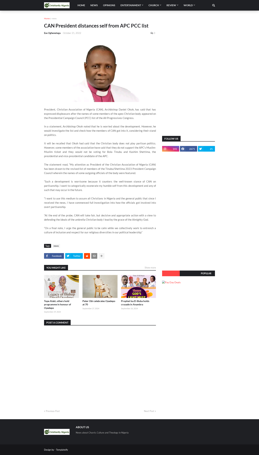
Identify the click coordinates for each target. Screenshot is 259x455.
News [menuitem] (94, 5)
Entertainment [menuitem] (131, 5)
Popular (206, 273)
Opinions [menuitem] (109, 5)
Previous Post (53, 411)
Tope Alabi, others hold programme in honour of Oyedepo (57, 304)
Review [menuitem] (171, 5)
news (54, 18)
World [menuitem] (188, 5)
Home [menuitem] (81, 5)
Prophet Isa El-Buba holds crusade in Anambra (135, 303)
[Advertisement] (188, 76)
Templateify (62, 449)
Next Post (149, 411)
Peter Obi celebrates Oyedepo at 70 (98, 303)
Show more (150, 267)
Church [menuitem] (154, 5)
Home (47, 18)
